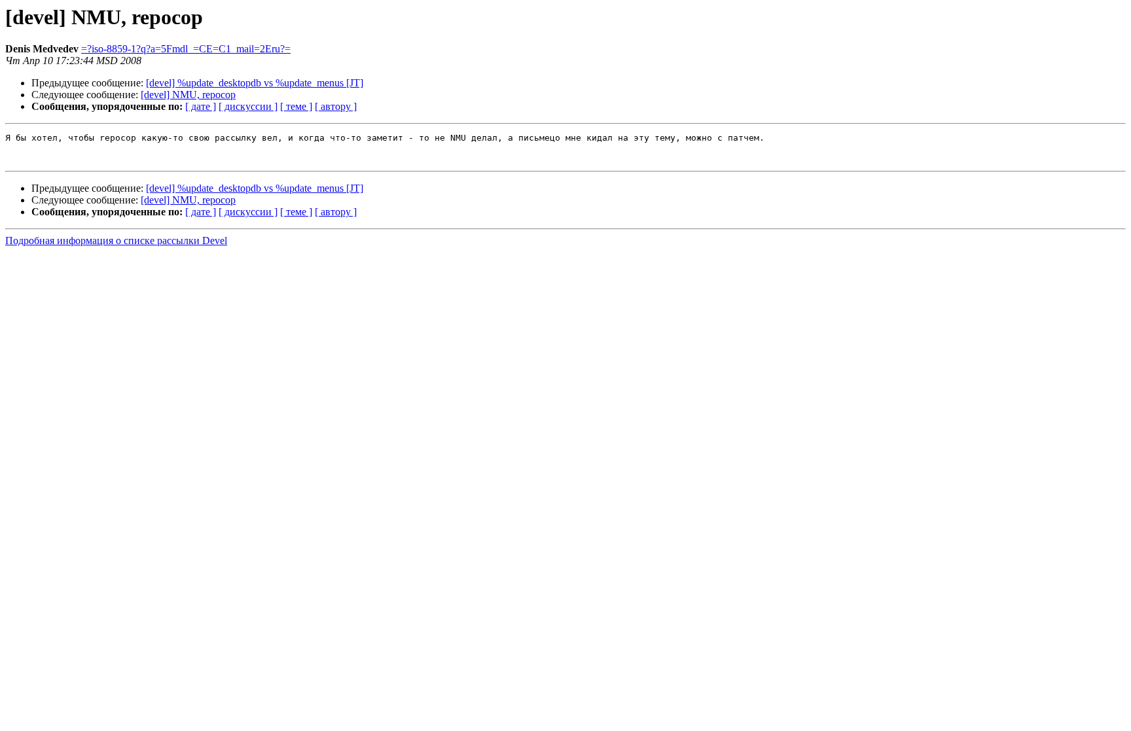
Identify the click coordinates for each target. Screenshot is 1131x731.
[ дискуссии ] (248, 106)
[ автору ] (336, 106)
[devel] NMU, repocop (188, 94)
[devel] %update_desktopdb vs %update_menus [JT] (254, 82)
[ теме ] (296, 106)
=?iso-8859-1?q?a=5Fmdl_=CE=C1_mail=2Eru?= (186, 48)
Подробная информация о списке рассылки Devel (116, 240)
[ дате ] (200, 106)
